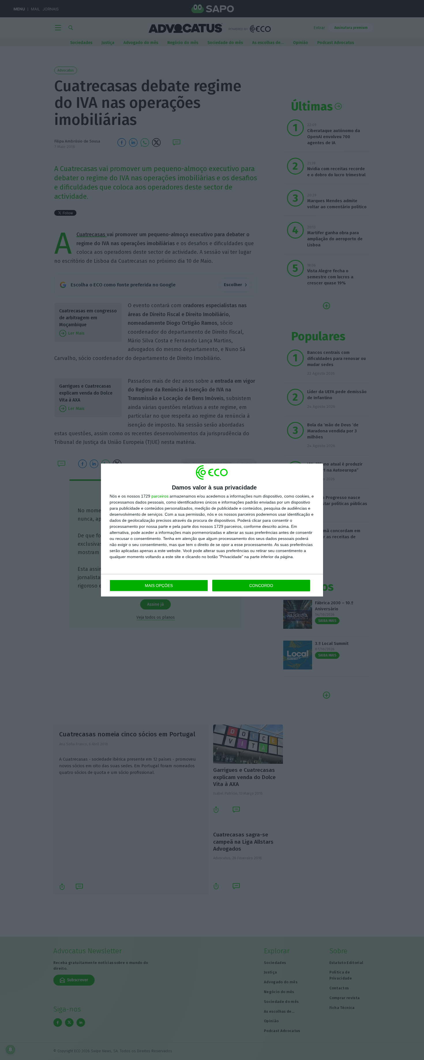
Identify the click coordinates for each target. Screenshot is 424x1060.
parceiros (159, 496)
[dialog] (212, 530)
